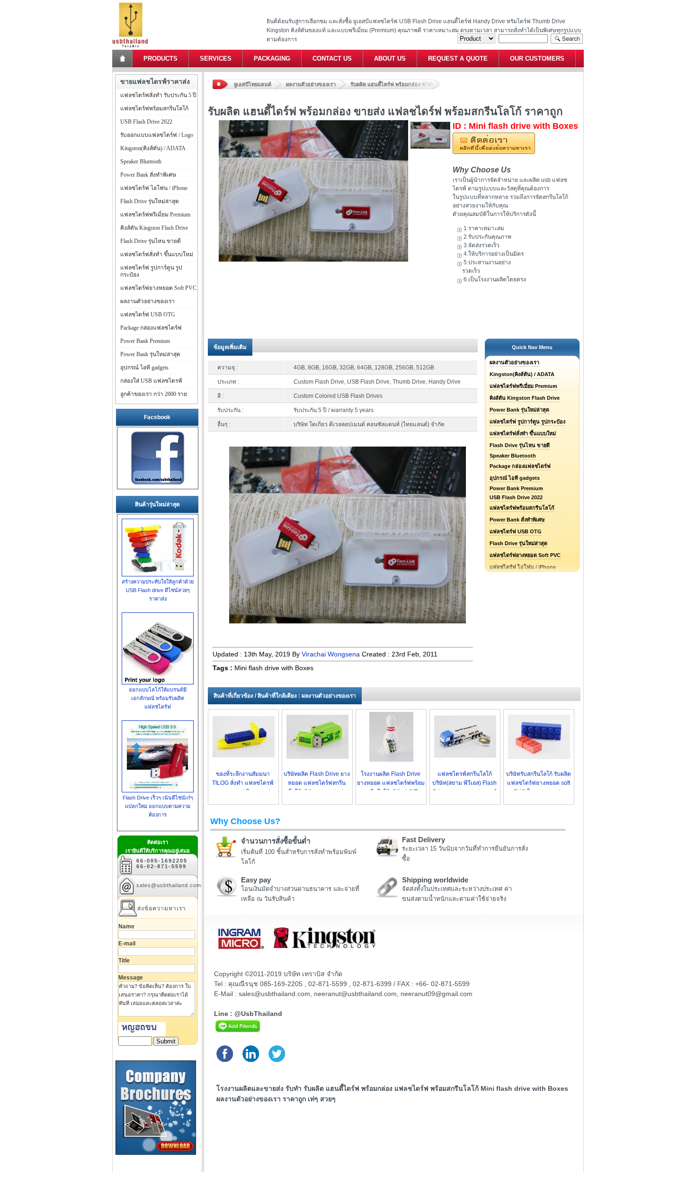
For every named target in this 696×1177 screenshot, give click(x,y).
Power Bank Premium (516, 488)
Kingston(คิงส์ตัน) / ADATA (522, 374)
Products (160, 58)
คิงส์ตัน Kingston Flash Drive (525, 398)
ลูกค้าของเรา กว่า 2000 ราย (153, 394)
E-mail (126, 943)
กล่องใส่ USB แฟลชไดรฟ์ (151, 380)
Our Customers (537, 58)
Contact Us (332, 58)
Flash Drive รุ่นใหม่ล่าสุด (518, 543)
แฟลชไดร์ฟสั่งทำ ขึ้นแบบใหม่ (523, 433)
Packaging (272, 58)
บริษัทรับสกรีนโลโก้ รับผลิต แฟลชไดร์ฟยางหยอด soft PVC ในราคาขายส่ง (538, 783)
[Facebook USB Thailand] (157, 484)
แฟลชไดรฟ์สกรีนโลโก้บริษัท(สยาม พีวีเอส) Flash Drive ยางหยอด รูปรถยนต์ (464, 783)
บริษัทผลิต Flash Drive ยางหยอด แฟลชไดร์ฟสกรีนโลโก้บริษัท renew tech (317, 783)
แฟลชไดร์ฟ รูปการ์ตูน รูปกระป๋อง (527, 421)
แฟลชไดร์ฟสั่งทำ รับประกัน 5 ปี (158, 95)
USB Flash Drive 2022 (516, 497)
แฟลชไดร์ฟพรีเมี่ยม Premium (523, 386)
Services (216, 58)
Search (567, 39)
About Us (390, 58)
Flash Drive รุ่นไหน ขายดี (520, 445)
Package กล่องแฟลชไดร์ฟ (520, 466)
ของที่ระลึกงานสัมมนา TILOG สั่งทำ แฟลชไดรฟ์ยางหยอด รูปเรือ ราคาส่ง (243, 783)
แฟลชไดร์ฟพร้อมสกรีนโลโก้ (522, 508)
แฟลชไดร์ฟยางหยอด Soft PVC (525, 555)
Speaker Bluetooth (513, 455)
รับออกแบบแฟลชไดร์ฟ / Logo (156, 135)
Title (124, 960)
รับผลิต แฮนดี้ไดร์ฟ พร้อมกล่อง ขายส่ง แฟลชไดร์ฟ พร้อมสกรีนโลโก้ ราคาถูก (395, 84)
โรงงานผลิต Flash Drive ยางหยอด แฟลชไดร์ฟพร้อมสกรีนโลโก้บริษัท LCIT (391, 783)
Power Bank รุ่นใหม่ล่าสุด (519, 410)
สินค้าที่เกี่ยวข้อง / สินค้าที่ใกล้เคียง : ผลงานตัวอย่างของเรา (285, 695)
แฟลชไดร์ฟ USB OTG (516, 531)
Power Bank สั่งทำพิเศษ (517, 519)
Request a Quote (458, 58)
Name (126, 926)
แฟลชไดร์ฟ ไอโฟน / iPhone (153, 188)
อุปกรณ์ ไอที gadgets (515, 478)
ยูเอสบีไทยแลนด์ (252, 84)
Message (130, 977)
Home (123, 58)
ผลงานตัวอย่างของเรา (311, 84)
